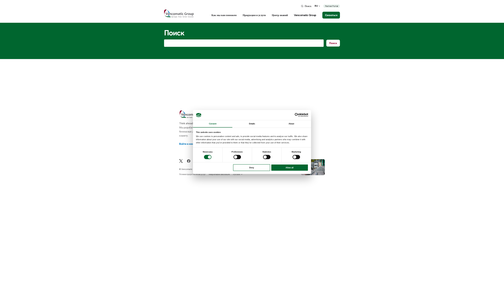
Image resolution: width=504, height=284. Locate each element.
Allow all (289, 167)
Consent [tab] (212, 124)
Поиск (333, 43)
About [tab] (291, 124)
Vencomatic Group (305, 15)
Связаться (331, 15)
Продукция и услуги (254, 15)
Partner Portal (331, 6)
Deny (251, 167)
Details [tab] (252, 124)
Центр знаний (280, 15)
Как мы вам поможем (224, 15)
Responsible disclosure (219, 174)
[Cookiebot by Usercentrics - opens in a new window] (296, 115)
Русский (236, 174)
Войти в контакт (188, 143)
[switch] (237, 157)
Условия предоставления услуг (192, 174)
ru (316, 6)
